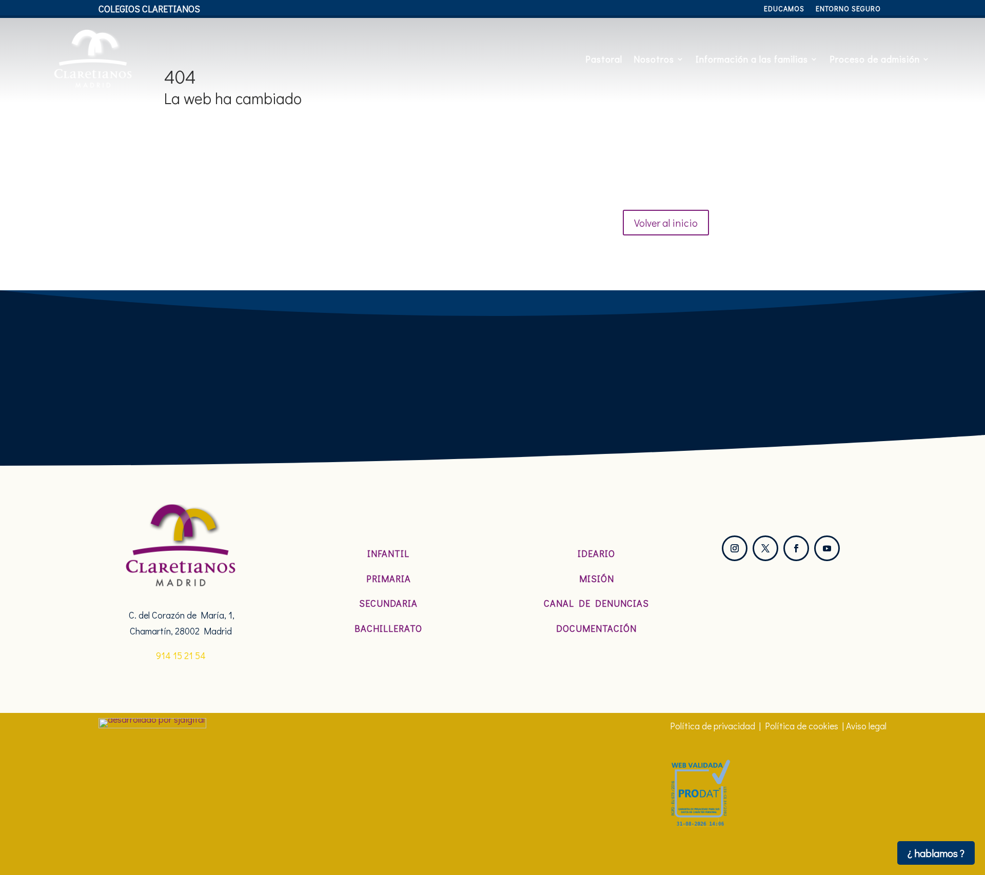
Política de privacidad (712, 726)
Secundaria (388, 603)
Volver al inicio (666, 222)
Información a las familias (752, 59)
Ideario (596, 553)
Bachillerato (388, 628)
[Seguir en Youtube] (827, 548)
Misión (596, 578)
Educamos (784, 9)
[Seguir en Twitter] (765, 548)
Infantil (388, 553)
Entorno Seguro (848, 9)
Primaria (388, 578)
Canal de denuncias (596, 603)
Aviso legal (866, 726)
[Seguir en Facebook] (796, 548)
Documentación (596, 628)
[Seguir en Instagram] (734, 548)
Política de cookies (801, 726)
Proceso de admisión (875, 59)
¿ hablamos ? (936, 853)
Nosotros (654, 59)
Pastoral (603, 59)
